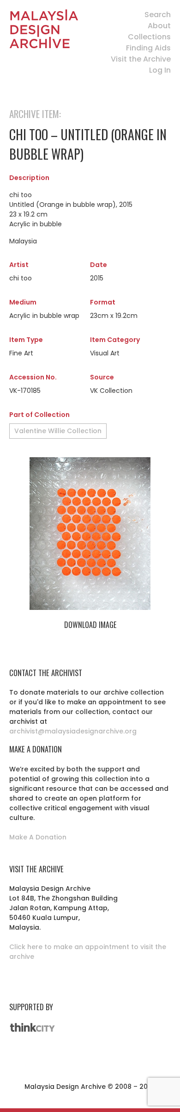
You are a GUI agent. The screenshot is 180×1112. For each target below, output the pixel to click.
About (159, 25)
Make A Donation (37, 837)
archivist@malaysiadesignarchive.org (73, 731)
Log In (160, 70)
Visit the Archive (141, 59)
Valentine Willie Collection (58, 430)
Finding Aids (148, 48)
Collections (149, 36)
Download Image (90, 624)
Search (157, 14)
